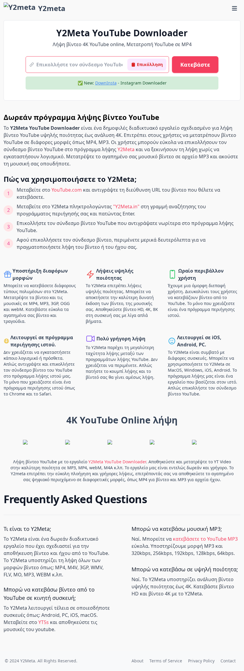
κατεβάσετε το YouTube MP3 (205, 539)
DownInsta (106, 83)
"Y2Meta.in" (126, 206)
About (137, 661)
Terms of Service (165, 661)
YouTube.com (66, 190)
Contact (228, 661)
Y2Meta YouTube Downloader (117, 461)
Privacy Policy (201, 661)
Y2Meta (126, 149)
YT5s (43, 622)
